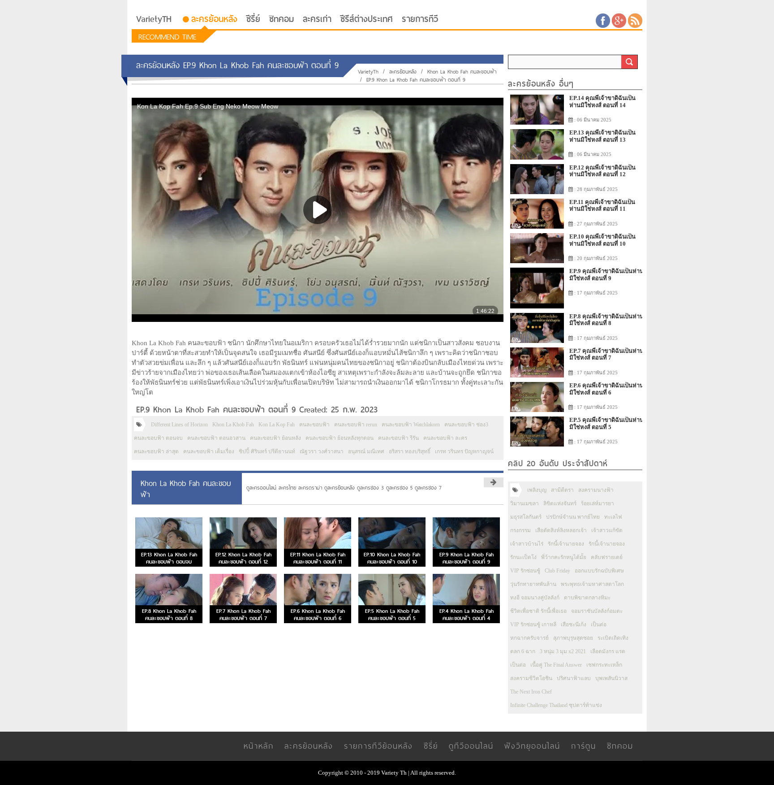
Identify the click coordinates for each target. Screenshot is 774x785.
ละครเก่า (317, 19)
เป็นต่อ (598, 624)
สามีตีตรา (562, 490)
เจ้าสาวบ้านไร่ (526, 544)
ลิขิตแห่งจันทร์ (559, 503)
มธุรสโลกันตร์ (526, 517)
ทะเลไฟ (613, 517)
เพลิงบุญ (536, 490)
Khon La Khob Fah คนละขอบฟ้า (461, 71)
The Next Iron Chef (531, 692)
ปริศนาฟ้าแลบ (574, 678)
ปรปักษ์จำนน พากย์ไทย (573, 517)
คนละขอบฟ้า (314, 424)
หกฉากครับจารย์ (529, 638)
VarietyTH (154, 19)
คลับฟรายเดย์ (607, 557)
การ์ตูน (583, 746)
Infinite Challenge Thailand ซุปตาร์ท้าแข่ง (556, 705)
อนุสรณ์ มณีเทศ (366, 451)
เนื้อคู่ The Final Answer (556, 665)
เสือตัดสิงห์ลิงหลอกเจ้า (561, 530)
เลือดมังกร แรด (607, 651)
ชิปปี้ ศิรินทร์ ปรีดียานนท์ (267, 451)
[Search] (629, 62)
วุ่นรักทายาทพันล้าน (533, 584)
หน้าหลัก (259, 746)
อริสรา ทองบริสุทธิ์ (409, 451)
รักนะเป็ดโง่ (523, 557)
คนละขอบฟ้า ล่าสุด (156, 451)
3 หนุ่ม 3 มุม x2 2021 (563, 651)
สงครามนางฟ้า (596, 490)
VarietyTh (368, 71)
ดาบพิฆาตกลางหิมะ (587, 597)
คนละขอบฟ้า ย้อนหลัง (275, 438)
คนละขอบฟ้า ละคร (445, 438)
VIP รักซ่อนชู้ (525, 571)
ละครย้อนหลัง (214, 19)
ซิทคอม (281, 19)
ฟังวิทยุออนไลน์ (532, 746)
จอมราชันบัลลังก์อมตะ (597, 611)
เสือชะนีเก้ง (573, 624)
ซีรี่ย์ (253, 19)
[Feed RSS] (635, 20)
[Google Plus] (619, 20)
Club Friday (557, 571)
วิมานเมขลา (524, 503)
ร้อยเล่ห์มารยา (597, 503)
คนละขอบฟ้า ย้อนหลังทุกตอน (339, 438)
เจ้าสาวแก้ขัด (607, 530)
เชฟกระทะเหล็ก (604, 665)
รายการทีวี (420, 19)
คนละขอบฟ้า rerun (355, 424)
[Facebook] (603, 20)
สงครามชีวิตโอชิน (531, 678)
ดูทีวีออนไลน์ (471, 746)
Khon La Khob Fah (233, 424)
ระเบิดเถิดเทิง (613, 638)
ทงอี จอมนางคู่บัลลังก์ (534, 597)
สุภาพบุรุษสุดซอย (573, 638)
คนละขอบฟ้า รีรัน (398, 438)
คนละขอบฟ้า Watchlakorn (411, 424)
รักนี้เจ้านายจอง (566, 544)
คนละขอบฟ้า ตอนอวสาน (216, 438)
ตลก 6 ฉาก (522, 651)
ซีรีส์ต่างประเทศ (366, 19)
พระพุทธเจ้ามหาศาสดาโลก (592, 584)
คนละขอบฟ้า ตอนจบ (158, 438)
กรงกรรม (520, 530)
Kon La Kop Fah (276, 424)
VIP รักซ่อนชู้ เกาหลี (533, 624)
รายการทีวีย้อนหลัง (378, 746)
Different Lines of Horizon (179, 424)
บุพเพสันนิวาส (611, 678)
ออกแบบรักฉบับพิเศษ (599, 571)
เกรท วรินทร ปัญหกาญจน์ (464, 451)
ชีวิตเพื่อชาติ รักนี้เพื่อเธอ (538, 611)
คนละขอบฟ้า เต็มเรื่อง (208, 451)
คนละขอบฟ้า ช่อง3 (466, 424)
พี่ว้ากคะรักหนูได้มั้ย (563, 557)
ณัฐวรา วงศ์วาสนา (322, 451)
